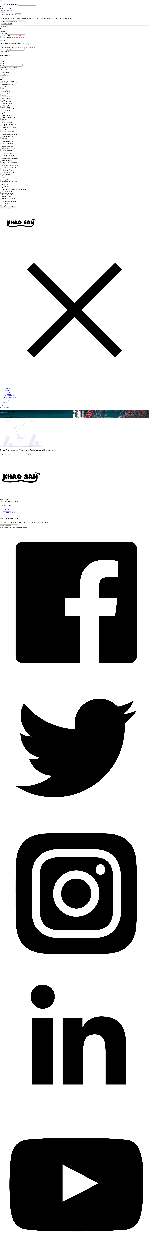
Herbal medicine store (9, 128)
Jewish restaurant (7, 143)
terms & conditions (18, 37)
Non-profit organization (9, 167)
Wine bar (5, 203)
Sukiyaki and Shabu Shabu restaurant (14, 189)
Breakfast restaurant (8, 97)
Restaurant (5, 179)
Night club (5, 164)
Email (2, 29)
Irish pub (5, 138)
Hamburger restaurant (9, 124)
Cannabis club (6, 102)
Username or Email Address (9, 4)
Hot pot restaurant (8, 131)
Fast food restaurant (8, 117)
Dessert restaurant (8, 109)
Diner (4, 112)
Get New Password (7, 23)
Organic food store (8, 171)
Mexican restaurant (8, 160)
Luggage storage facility (9, 155)
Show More (3, 205)
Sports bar (5, 184)
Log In (2, 12)
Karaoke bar (6, 145)
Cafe (3, 100)
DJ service (5, 114)
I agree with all (13, 37)
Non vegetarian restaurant (10, 165)
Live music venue (7, 153)
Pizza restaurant (7, 174)
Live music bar (6, 152)
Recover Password (6, 10)
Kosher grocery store (8, 148)
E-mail (3, 21)
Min (1, 63)
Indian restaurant (7, 136)
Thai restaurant (7, 195)
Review (2, 74)
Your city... (3, 49)
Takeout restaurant (8, 193)
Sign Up (18, 14)
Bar (3, 88)
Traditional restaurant (9, 198)
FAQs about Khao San (10, 397)
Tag (1, 79)
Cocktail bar (6, 105)
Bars (8, 390)
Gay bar (4, 119)
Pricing (2, 61)
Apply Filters (4, 207)
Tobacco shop (6, 196)
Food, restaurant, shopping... (9, 47)
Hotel (4, 133)
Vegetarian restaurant (9, 202)
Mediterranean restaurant (10, 158)
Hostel (4, 129)
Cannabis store (7, 103)
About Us (6, 401)
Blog (4, 399)
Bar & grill (5, 90)
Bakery (4, 86)
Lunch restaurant (7, 157)
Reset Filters (12, 207)
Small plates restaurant (9, 181)
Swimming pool (7, 191)
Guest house (6, 121)
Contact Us (7, 402)
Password (3, 7)
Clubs (8, 392)
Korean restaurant (7, 146)
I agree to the (12, 35)
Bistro (4, 95)
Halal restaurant (7, 122)
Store (3, 188)
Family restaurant (7, 115)
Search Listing (4, 51)
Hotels (9, 394)
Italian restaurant (7, 141)
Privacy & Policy (16, 35)
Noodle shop (6, 169)
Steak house (6, 186)
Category (3, 78)
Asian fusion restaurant (9, 83)
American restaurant (8, 81)
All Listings (7, 389)
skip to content (5, 209)
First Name (3, 33)
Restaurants (11, 395)
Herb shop (5, 126)
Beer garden (6, 91)
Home (5, 387)
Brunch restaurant (7, 98)
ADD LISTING (4, 407)
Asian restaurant (7, 85)
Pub (3, 177)
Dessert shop (6, 110)
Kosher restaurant (7, 150)
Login (2, 405)
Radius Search (4, 69)
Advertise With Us (9, 512)
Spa (3, 183)
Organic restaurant (8, 172)
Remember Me (6, 9)
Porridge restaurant (8, 176)
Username (4, 27)
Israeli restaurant (7, 140)
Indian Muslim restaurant (10, 134)
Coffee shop (6, 107)
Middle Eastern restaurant (10, 162)
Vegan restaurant (7, 200)
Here (27, 43)
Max (1, 65)
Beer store (5, 93)
